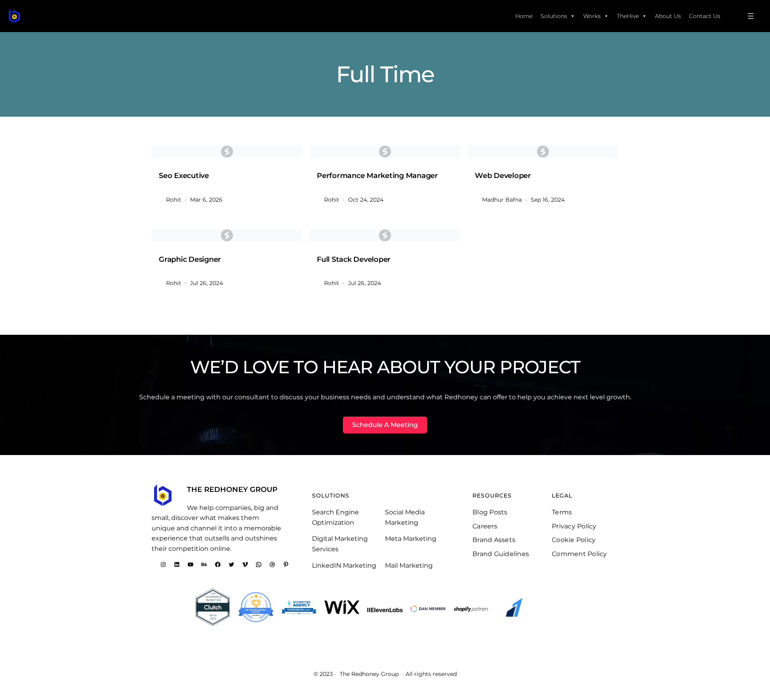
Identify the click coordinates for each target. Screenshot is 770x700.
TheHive (628, 16)
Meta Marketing (410, 538)
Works (592, 16)
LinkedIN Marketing (344, 565)
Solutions (554, 16)
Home (524, 16)
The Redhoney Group (232, 489)
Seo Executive (184, 175)
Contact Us (704, 16)
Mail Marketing (409, 565)
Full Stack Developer (354, 259)
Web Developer (503, 175)
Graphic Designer (190, 259)
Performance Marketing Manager (377, 175)
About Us (668, 16)
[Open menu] (751, 16)
